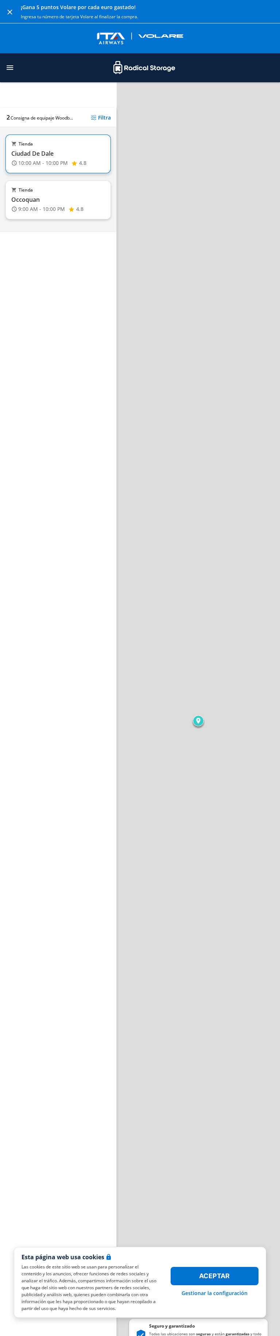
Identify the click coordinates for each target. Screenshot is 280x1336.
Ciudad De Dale (32, 154)
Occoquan (25, 200)
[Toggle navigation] (9, 67)
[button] (198, 720)
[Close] (9, 11)
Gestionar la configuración (215, 1293)
